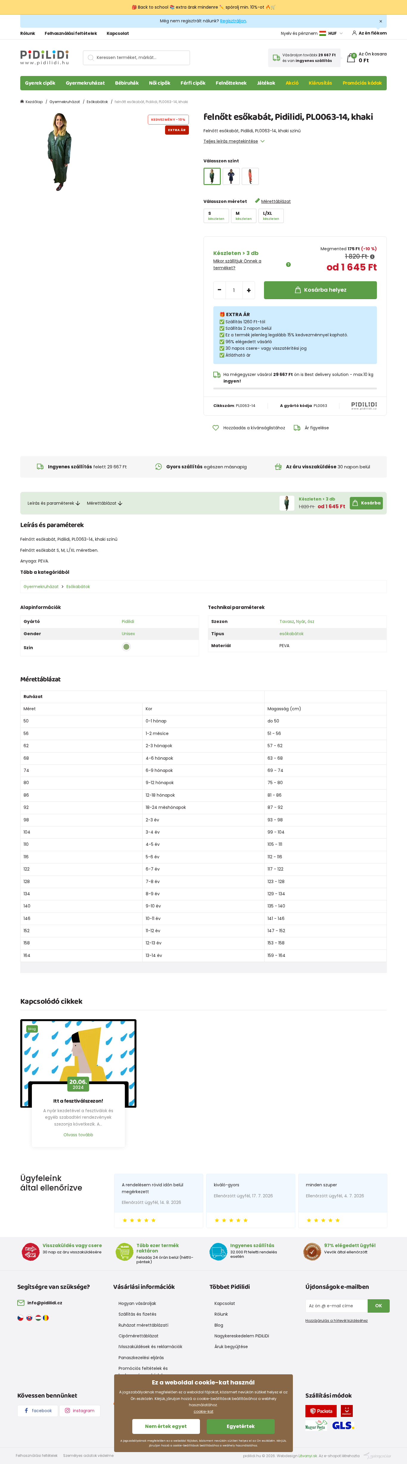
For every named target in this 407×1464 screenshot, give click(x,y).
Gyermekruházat (85, 83)
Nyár (300, 621)
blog (32, 1028)
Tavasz (286, 621)
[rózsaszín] (250, 176)
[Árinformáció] (372, 256)
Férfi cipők (193, 83)
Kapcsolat (118, 33)
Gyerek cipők (40, 83)
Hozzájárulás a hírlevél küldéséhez (336, 1320)
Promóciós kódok (362, 83)
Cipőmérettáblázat (139, 1336)
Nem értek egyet (166, 1426)
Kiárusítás (320, 83)
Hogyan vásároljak (137, 1303)
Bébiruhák (127, 83)
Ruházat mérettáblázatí (143, 1325)
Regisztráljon (233, 21)
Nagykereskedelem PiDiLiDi (242, 1336)
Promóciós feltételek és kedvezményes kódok (143, 1371)
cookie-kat (203, 1411)
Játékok (266, 83)
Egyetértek (241, 1426)
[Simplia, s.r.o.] (377, 1455)
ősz (310, 621)
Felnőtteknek (231, 83)
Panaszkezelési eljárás (141, 1358)
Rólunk (27, 33)
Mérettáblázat (276, 201)
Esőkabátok (97, 101)
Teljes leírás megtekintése (231, 141)
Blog (219, 1325)
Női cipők (159, 83)
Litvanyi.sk (308, 1455)
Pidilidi (128, 621)
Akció (292, 83)
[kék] (231, 176)
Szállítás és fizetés (137, 1314)
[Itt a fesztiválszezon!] (78, 1063)
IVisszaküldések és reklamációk (150, 1347)
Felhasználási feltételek (71, 33)
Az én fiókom (373, 33)
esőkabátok (291, 634)
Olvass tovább (78, 1135)
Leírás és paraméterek (51, 503)
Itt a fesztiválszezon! (78, 1101)
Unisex (128, 634)
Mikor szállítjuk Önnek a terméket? (237, 264)
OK (378, 1305)
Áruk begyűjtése (231, 1347)
